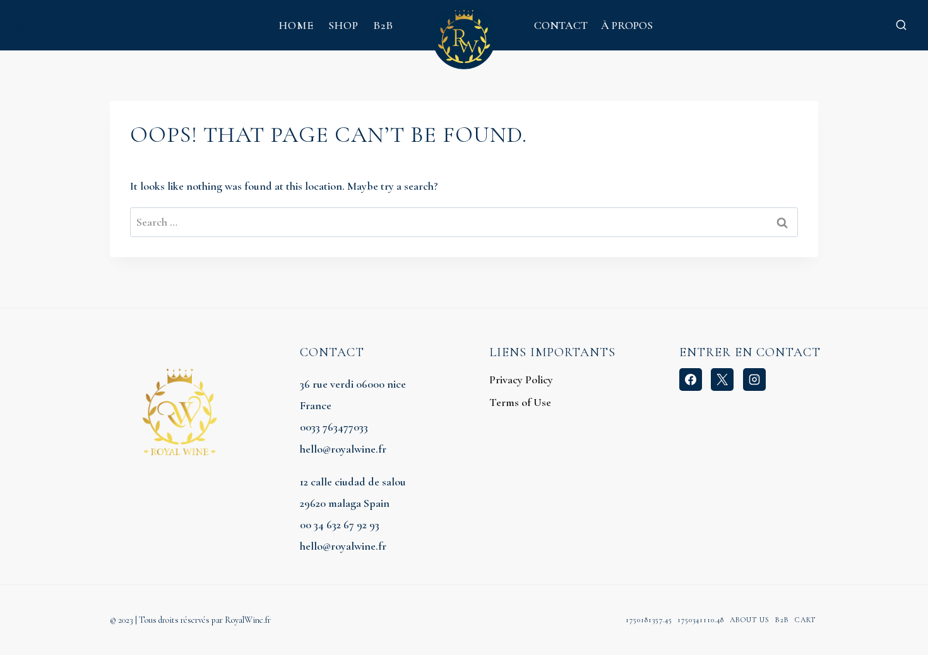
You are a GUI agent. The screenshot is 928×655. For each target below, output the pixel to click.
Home (296, 25)
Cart (805, 619)
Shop (343, 25)
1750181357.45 (649, 619)
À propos (627, 25)
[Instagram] (754, 379)
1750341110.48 (700, 619)
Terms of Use (520, 402)
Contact (561, 25)
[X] (722, 379)
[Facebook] (690, 379)
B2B (383, 25)
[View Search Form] (901, 25)
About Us (750, 619)
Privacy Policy (521, 379)
